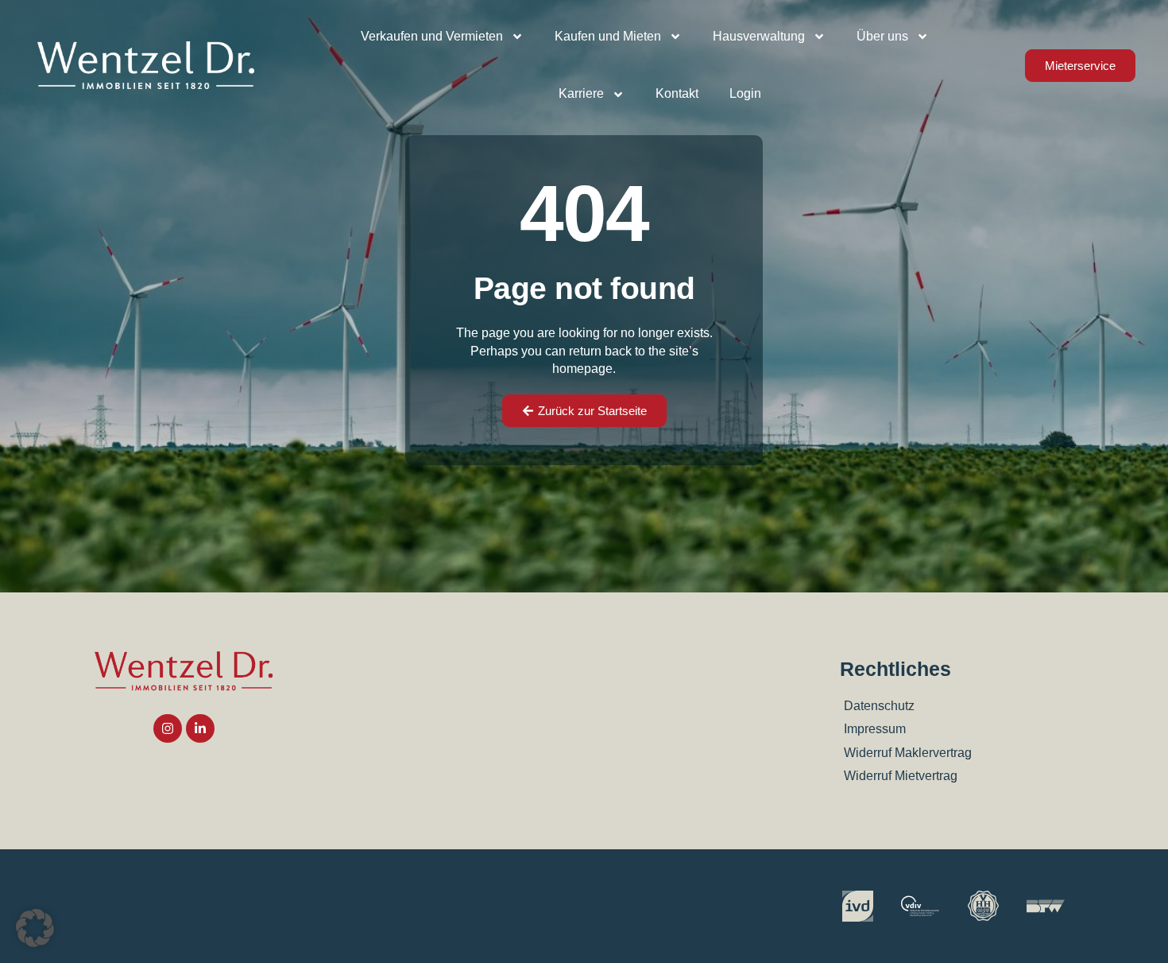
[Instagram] (167, 728)
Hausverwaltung (759, 36)
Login (745, 93)
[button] (35, 928)
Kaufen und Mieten (608, 36)
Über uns (882, 36)
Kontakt (677, 93)
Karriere (581, 93)
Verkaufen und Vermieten (432, 36)
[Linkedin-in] (200, 728)
